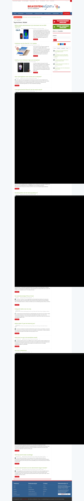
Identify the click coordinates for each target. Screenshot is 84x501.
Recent (55, 48)
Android (29, 61)
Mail (44, 493)
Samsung (15, 491)
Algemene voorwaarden (50, 499)
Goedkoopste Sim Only (38, 13)
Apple (29, 91)
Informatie (30, 487)
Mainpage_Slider (27, 311)
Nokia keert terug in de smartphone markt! (26, 337)
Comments (63, 48)
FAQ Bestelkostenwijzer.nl (32, 494)
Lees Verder (35, 39)
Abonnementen (20, 13)
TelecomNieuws (66, 13)
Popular (58, 48)
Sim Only (37, 28)
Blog (61, 13)
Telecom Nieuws (41, 28)
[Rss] (58, 44)
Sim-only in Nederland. (21, 350)
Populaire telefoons (47, 13)
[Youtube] (64, 1)
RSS (43, 494)
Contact (60, 499)
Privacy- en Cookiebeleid (42, 499)
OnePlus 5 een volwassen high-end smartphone (27, 60)
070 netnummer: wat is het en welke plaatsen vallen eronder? (32, 17)
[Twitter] (63, 1)
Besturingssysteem (17, 494)
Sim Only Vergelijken (29, 13)
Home (15, 13)
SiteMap (62, 499)
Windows (36, 339)
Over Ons (56, 499)
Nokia (34, 339)
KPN (24, 311)
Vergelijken (44, 311)
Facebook (44, 487)
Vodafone (47, 311)
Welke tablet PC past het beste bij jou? (25, 323)
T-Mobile (34, 311)
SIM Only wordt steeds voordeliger (24, 455)
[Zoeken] (71, 1)
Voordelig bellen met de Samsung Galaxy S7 (26, 192)
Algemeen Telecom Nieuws (25, 28)
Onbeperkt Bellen (56, 13)
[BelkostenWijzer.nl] (42, 6)
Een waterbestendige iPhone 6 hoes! (24, 296)
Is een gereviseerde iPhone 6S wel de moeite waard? (28, 89)
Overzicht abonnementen (32, 493)
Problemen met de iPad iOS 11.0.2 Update (26, 43)
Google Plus (45, 489)
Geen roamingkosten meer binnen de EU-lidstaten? (28, 76)
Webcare (44, 491)
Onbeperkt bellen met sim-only (23, 309)
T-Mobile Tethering (31, 491)
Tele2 (36, 311)
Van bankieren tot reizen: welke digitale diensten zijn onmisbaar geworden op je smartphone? (60, 55)
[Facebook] (61, 44)
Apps (31, 469)
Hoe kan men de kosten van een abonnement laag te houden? (31, 467)
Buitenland (30, 78)
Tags (67, 48)
